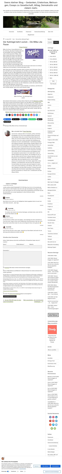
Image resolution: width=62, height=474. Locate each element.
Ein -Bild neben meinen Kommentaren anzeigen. (16, 267)
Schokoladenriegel (23, 125)
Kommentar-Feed (52, 363)
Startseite (11, 31)
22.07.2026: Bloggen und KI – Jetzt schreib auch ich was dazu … (53, 272)
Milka (10, 125)
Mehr (51, 78)
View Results (53, 83)
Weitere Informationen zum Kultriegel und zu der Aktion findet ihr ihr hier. (23, 112)
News (49, 193)
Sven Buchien (27, 131)
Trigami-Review (23, 47)
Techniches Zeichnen (53, 233)
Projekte (50, 209)
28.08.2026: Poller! (52, 255)
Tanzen (49, 231)
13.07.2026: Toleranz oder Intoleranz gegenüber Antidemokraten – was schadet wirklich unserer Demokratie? (53, 279)
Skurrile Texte (51, 222)
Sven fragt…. (51, 228)
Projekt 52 (50, 206)
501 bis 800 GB (53, 72)
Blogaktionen (31, 34)
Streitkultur (20, 31)
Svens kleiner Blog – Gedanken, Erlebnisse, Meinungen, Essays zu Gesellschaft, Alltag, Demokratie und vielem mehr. (31, 5)
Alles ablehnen (45, 466)
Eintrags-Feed (51, 360)
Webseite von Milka (38, 101)
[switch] (8, 471)
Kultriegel (7, 125)
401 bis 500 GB (53, 70)
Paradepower (51, 195)
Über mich (50, 31)
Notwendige (4, 471)
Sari (49, 388)
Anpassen (36, 466)
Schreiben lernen (52, 217)
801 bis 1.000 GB (54, 75)
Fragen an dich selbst (53, 139)
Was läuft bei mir (52, 241)
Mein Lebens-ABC (52, 184)
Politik (49, 201)
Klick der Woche (51, 168)
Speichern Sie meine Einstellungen (52, 471)
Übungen (50, 239)
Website (31, 244)
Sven (14, 39)
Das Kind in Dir (51, 110)
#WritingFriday (51, 91)
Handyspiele (51, 160)
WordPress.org (51, 366)
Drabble (49, 125)
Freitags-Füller (51, 142)
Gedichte (50, 148)
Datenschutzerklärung (39, 31)
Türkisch (50, 236)
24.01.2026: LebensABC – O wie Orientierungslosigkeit (53, 307)
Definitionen (51, 113)
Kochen (49, 171)
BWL (49, 102)
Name (5, 244)
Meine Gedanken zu (52, 187)
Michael (49, 376)
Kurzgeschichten (52, 174)
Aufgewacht (50, 97)
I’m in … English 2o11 (53, 163)
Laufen (49, 176)
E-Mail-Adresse (20, 244)
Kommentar (6, 250)
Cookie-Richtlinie (22, 468)
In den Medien (51, 449)
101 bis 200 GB (53, 61)
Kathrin (8, 197)
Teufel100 (10, 208)
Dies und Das (18, 39)
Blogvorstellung (51, 99)
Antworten (41, 196)
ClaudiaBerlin (51, 401)
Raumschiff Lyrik (52, 214)
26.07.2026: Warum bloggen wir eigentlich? (53, 378)
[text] (4, 39)
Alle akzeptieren (55, 466)
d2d (49, 107)
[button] (7, 115)
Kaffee (49, 165)
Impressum (28, 31)
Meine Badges (51, 452)
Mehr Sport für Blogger (53, 182)
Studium (50, 225)
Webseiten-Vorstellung (53, 244)
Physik (49, 198)
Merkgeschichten (52, 190)
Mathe (49, 179)
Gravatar (7, 267)
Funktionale (13, 471)
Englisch (50, 128)
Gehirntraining (51, 150)
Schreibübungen (51, 220)
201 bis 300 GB (53, 64)
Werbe (21, 471)
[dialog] (31, 465)
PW (48, 212)
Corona (49, 105)
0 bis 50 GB (53, 56)
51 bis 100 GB (53, 59)
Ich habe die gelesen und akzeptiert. (17, 293)
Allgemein (50, 94)
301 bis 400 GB (53, 67)
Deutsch (50, 116)
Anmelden (50, 358)
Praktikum (50, 203)
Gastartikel (50, 145)
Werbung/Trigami (25, 39)
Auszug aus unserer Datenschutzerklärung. (10, 290)
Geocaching (50, 153)
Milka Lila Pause (15, 125)
